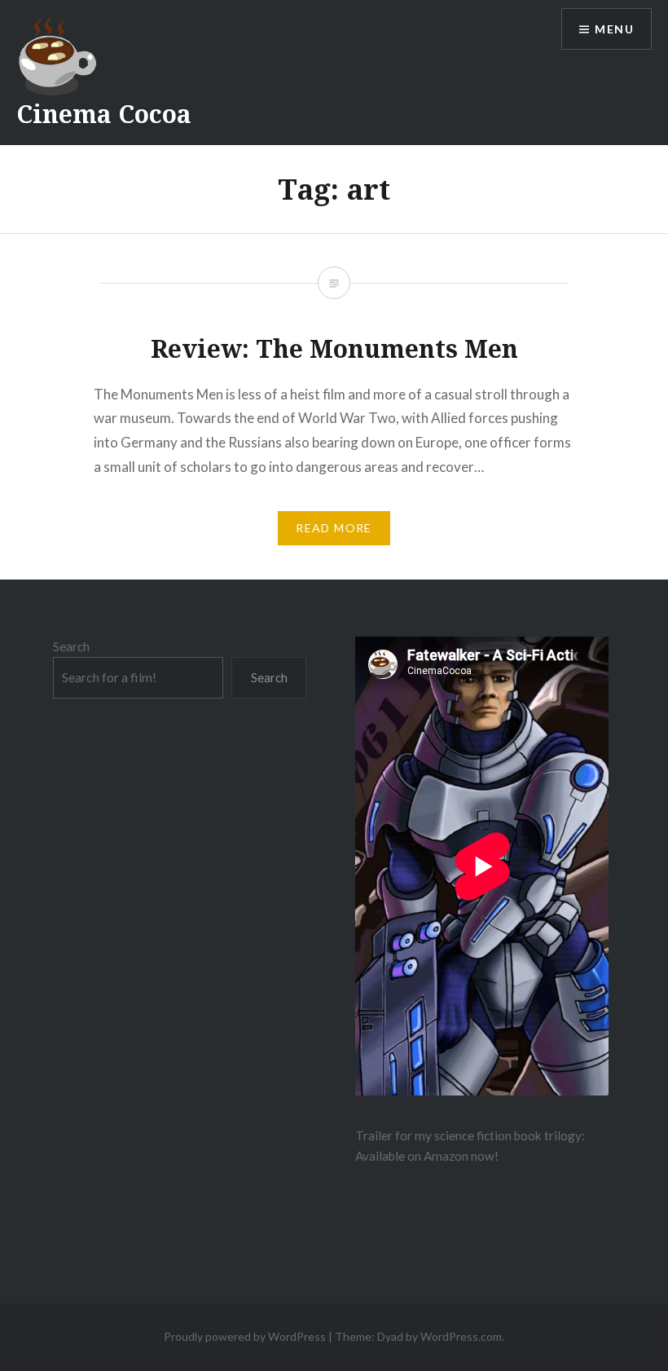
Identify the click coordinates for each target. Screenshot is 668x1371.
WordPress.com (461, 1336)
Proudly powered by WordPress (245, 1336)
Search (71, 646)
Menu (614, 29)
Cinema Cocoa (103, 113)
